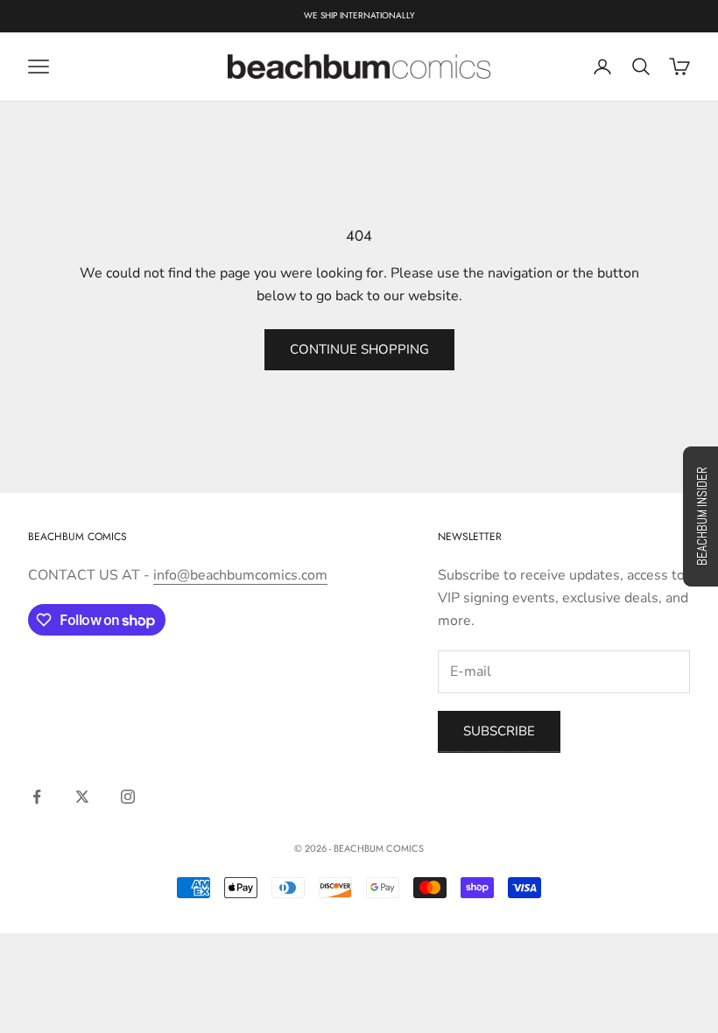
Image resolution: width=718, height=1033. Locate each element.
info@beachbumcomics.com (240, 575)
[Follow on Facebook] (37, 796)
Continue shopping (359, 349)
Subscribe (499, 731)
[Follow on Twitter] (82, 796)
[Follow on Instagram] (128, 796)
